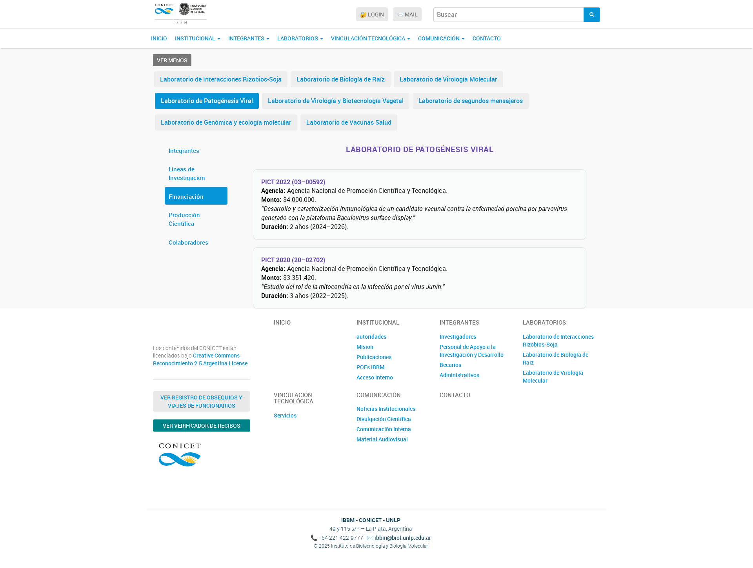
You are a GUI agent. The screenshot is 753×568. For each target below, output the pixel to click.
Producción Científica (184, 219)
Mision (364, 346)
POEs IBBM (370, 367)
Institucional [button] (195, 38)
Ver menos (172, 60)
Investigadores (458, 336)
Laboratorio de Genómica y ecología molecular (226, 122)
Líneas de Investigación (187, 173)
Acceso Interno (374, 377)
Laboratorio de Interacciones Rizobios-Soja (221, 79)
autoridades (371, 336)
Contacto (487, 38)
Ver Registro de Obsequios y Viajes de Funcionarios (201, 401)
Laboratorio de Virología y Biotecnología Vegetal (336, 100)
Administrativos (459, 375)
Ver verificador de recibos (201, 425)
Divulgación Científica (383, 419)
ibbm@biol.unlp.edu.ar (403, 537)
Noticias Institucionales (385, 408)
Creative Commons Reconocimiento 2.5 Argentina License (200, 359)
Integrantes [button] (247, 38)
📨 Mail (407, 14)
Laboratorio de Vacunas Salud (348, 122)
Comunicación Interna (383, 429)
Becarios (450, 364)
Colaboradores (188, 242)
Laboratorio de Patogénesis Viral (207, 100)
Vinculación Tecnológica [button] (368, 38)
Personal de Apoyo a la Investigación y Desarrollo (472, 350)
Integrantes (184, 150)
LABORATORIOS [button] (298, 38)
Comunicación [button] (439, 38)
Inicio (159, 38)
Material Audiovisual (382, 439)
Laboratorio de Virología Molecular (448, 79)
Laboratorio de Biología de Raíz (340, 79)
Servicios (285, 415)
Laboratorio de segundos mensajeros (470, 100)
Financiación (186, 196)
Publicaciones (373, 357)
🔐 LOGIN (372, 14)
